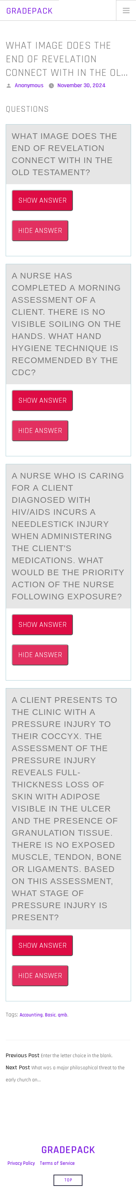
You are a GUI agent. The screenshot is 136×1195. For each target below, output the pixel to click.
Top (68, 1180)
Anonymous (29, 85)
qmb (62, 1015)
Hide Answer (40, 231)
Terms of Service (57, 1163)
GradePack (29, 11)
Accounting (31, 1015)
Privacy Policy (21, 1163)
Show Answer (42, 200)
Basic (50, 1015)
